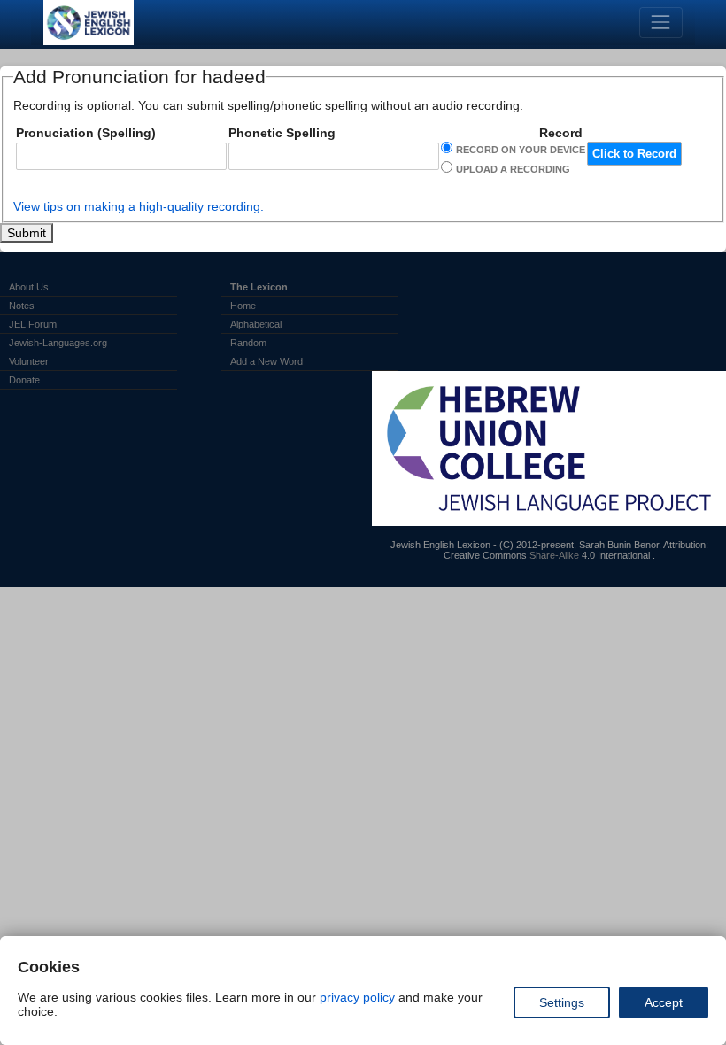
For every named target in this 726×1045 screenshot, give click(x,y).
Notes (22, 305)
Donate (24, 380)
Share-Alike (554, 555)
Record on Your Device (520, 149)
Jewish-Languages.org (58, 342)
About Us (29, 287)
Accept (664, 1002)
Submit (26, 233)
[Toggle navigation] (661, 22)
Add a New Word (266, 361)
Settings (561, 1002)
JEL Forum (33, 324)
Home (243, 305)
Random (248, 342)
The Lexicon (259, 287)
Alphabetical (256, 324)
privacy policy (357, 997)
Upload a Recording (513, 169)
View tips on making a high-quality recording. (138, 206)
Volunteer (29, 361)
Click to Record (634, 153)
